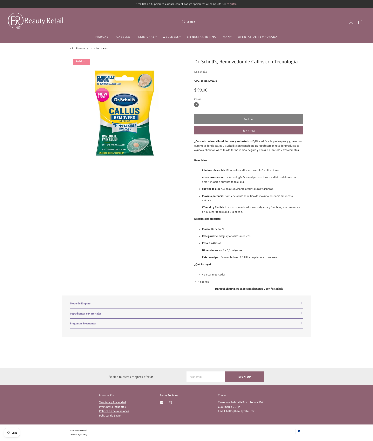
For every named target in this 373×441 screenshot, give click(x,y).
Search (191, 21)
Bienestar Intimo (202, 36)
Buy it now (248, 130)
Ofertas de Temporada (258, 36)
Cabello (123, 36)
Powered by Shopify (78, 435)
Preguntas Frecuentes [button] (83, 323)
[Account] (351, 21)
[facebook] (161, 402)
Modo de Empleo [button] (80, 303)
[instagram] (170, 402)
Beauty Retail (81, 430)
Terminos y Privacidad (112, 402)
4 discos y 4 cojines (196, 104)
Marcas (101, 36)
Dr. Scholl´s (200, 71)
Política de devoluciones (114, 411)
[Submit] (186, 21)
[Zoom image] (124, 113)
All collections (77, 48)
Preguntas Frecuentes (112, 406)
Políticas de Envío (110, 415)
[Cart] (360, 21)
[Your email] (205, 376)
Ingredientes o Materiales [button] (85, 313)
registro (232, 4)
